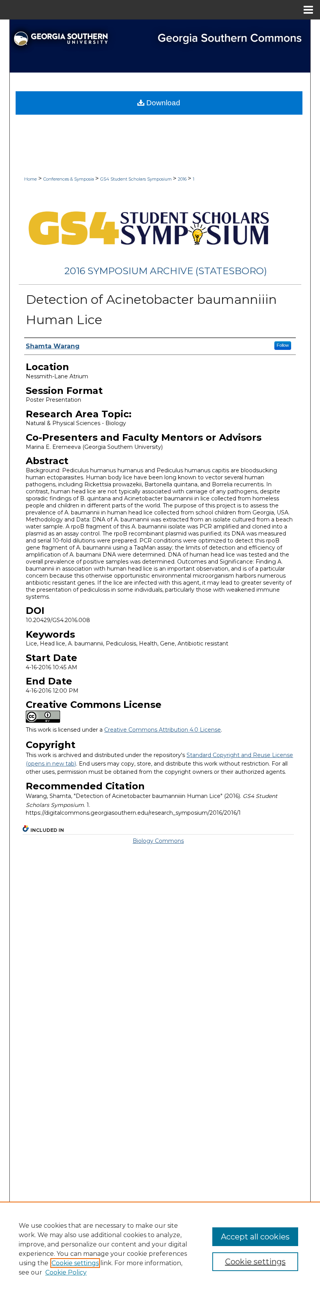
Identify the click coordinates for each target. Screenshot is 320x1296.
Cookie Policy (66, 1272)
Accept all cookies (255, 1236)
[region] (160, 1249)
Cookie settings (75, 1263)
